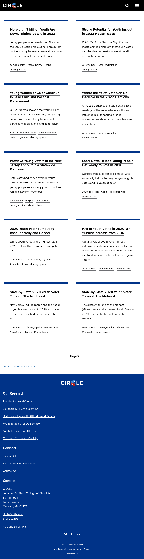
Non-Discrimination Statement (68, 549)
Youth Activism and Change (20, 431)
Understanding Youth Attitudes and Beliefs (29, 416)
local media (101, 192)
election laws (35, 205)
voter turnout (89, 65)
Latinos (14, 137)
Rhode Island (41, 332)
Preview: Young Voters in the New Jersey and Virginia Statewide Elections (36, 165)
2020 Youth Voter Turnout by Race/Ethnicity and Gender (32, 230)
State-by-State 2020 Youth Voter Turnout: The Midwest (107, 294)
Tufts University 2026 (73, 544)
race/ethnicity (35, 65)
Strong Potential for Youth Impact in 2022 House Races (107, 31)
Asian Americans (47, 132)
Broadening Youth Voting (18, 401)
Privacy (87, 549)
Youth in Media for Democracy (21, 424)
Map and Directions (15, 527)
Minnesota (87, 332)
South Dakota (103, 332)
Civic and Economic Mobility (20, 438)
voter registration (108, 65)
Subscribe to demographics (20, 366)
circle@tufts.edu (13, 514)
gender (24, 137)
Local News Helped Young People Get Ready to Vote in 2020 (107, 163)
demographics (17, 65)
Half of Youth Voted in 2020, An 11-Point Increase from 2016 (106, 230)
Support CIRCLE (12, 456)
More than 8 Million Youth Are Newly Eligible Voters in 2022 (32, 31)
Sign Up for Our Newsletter (19, 463)
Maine (28, 332)
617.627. (7, 519)
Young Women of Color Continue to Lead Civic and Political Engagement (35, 97)
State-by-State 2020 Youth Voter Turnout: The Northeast (34, 294)
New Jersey (16, 200)
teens (48, 65)
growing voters (18, 69)
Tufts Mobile (72, 553)
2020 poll (87, 192)
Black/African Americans (23, 132)
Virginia (29, 200)
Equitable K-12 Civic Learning (20, 409)
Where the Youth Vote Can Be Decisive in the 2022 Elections (105, 95)
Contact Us (9, 471)
